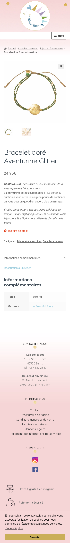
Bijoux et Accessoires (51, 48)
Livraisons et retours (35, 424)
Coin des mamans (28, 48)
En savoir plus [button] (14, 528)
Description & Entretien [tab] (17, 268)
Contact (35, 410)
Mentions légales (35, 429)
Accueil (12, 48)
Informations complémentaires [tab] (22, 258)
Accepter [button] (35, 537)
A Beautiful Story (43, 306)
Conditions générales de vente (35, 419)
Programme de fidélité (35, 415)
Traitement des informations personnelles (35, 433)
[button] (61, 66)
